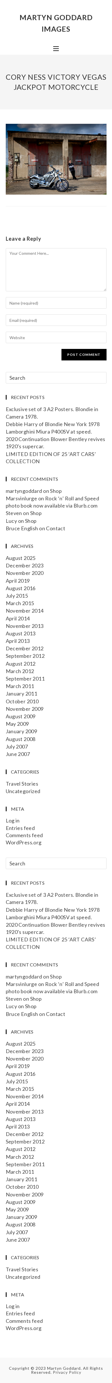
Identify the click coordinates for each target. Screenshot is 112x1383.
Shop (56, 491)
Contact (55, 528)
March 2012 (20, 671)
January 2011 (21, 693)
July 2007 (17, 746)
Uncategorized (23, 791)
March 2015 (20, 603)
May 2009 (17, 724)
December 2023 (25, 565)
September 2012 (25, 656)
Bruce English (22, 528)
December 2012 (25, 648)
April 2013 (18, 641)
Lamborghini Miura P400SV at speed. (49, 431)
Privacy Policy (67, 1372)
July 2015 (17, 595)
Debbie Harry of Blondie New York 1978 (53, 424)
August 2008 (21, 739)
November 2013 (25, 626)
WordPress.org (24, 842)
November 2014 (25, 610)
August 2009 (21, 716)
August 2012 (21, 663)
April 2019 (18, 580)
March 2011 (20, 686)
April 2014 (18, 618)
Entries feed (20, 828)
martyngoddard (24, 491)
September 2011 (25, 678)
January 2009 (21, 731)
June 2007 (18, 754)
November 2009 (25, 709)
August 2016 (21, 588)
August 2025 (21, 558)
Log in (13, 820)
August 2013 (21, 633)
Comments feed (24, 835)
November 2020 (25, 573)
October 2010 (22, 701)
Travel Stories (22, 783)
